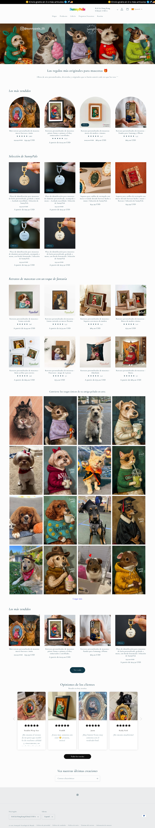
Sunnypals (17, 825)
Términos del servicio (87, 825)
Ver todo (77, 670)
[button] (136, 9)
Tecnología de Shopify (27, 825)
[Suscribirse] (97, 779)
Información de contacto (104, 825)
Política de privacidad (43, 825)
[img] (32, 725)
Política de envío (73, 825)
